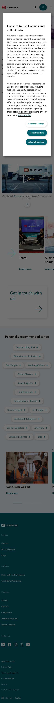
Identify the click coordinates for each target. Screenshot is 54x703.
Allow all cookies (36, 142)
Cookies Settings (36, 123)
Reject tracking (37, 133)
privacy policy (24, 115)
